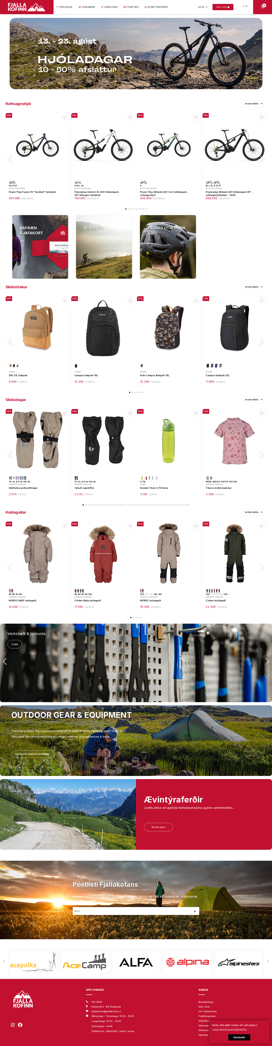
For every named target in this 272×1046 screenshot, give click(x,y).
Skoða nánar (158, 827)
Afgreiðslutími (206, 1020)
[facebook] (21, 1025)
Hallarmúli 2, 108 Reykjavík (106, 1006)
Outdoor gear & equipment (32, 754)
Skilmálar (203, 1034)
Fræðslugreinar (207, 1016)
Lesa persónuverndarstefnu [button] (229, 1029)
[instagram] (14, 1025)
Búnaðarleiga (205, 1001)
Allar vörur (204, 1006)
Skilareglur (204, 1025)
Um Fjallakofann (207, 1011)
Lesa (14, 644)
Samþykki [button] (239, 1037)
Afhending (204, 1030)
